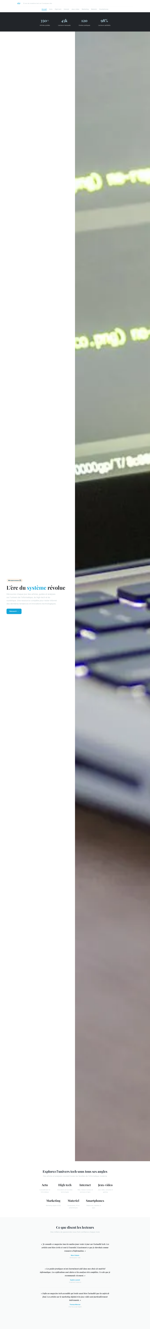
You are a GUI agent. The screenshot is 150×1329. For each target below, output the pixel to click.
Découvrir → (14, 611)
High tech (58, 9)
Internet (66, 9)
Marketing (85, 9)
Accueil (44, 9)
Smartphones (103, 9)
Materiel (94, 9)
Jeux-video (75, 9)
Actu (50, 9)
